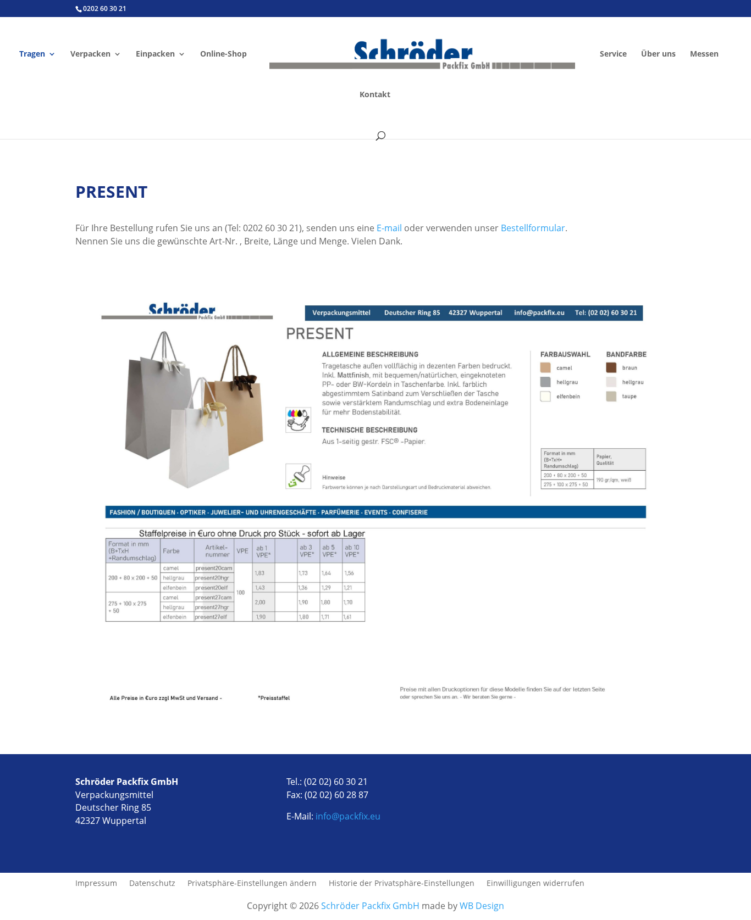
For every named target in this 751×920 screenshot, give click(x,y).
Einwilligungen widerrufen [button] (535, 883)
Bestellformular (533, 228)
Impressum (96, 883)
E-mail (389, 228)
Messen (704, 54)
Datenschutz (152, 883)
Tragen (32, 54)
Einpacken (155, 54)
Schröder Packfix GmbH (369, 906)
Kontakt (375, 95)
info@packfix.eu (348, 816)
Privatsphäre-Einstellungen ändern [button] (252, 883)
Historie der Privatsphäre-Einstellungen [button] (401, 883)
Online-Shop (223, 54)
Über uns (658, 54)
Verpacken (90, 54)
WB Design (482, 906)
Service (613, 54)
